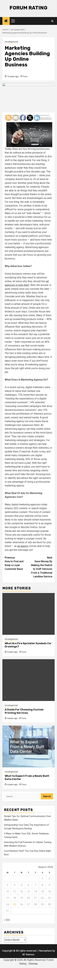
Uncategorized (11, 42)
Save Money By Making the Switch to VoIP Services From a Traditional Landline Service (41, 567)
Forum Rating (29, 8)
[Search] (52, 21)
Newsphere (45, 950)
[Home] (6, 21)
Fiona (25, 76)
